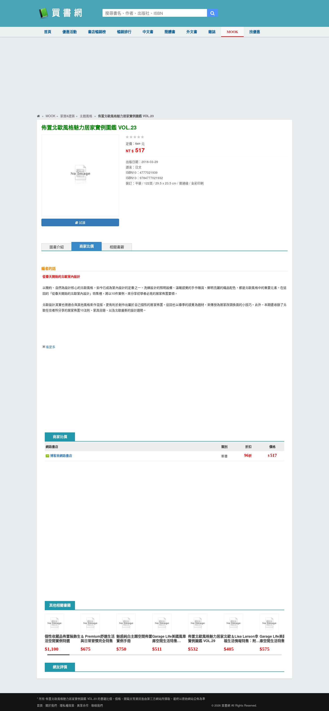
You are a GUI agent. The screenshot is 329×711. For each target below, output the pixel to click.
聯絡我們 (97, 705)
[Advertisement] (164, 70)
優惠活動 (69, 32)
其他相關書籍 (60, 605)
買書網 (226, 705)
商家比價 (86, 246)
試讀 (81, 222)
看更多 (50, 347)
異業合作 (83, 705)
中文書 (148, 32)
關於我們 (51, 705)
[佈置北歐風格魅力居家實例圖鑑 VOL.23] (80, 175)
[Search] (212, 13)
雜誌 (212, 32)
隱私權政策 (67, 705)
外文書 (191, 32)
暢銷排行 (124, 32)
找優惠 (254, 32)
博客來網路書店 (60, 455)
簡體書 (169, 32)
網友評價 (60, 667)
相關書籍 (117, 247)
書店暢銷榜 (97, 32)
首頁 (47, 32)
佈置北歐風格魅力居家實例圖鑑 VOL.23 (71, 699)
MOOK (232, 32)
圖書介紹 (56, 247)
